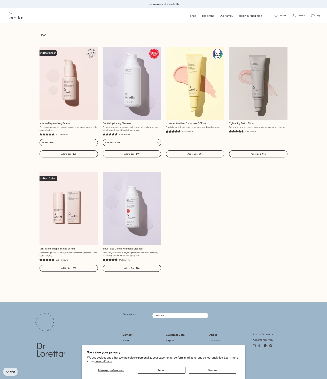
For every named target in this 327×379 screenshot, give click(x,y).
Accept (161, 370)
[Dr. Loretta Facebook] (265, 345)
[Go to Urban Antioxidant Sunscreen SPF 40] (195, 83)
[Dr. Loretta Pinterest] (270, 345)
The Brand (214, 340)
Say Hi (125, 340)
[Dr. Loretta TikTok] (259, 345)
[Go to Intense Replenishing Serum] (69, 83)
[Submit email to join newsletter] (205, 315)
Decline (212, 370)
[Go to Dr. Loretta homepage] (33, 15)
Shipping (170, 340)
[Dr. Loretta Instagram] (254, 345)
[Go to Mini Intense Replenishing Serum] (69, 208)
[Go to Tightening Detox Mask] (258, 83)
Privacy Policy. (103, 361)
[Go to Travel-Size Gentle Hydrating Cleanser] (132, 208)
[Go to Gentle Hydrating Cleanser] (132, 83)
